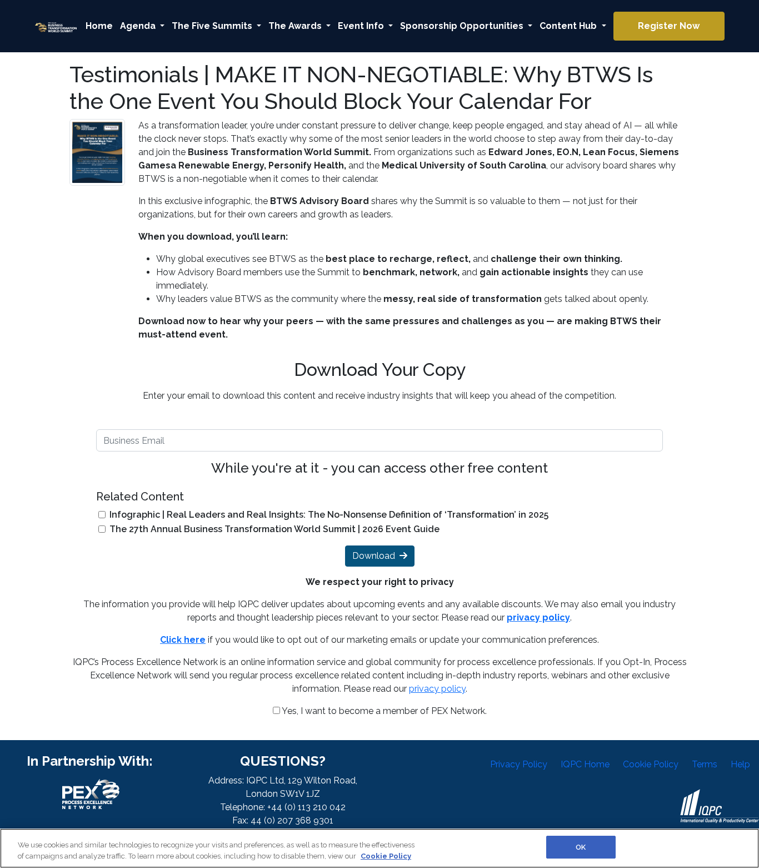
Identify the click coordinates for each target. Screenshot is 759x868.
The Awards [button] (296, 26)
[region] (379, 848)
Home (99, 26)
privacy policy (437, 688)
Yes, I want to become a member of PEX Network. (383, 711)
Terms (704, 764)
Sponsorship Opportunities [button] (463, 26)
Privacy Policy (518, 764)
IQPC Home (585, 764)
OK (581, 847)
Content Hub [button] (569, 26)
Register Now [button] (669, 26)
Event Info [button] (362, 26)
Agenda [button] (139, 26)
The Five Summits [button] (213, 26)
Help (740, 764)
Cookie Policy (650, 764)
